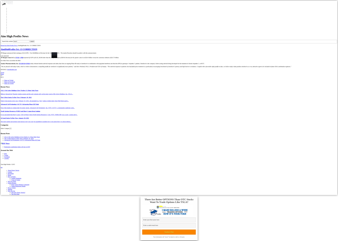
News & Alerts (12, 181)
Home (2, 45)
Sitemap (10, 189)
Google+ (6, 158)
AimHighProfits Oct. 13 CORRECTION (19, 49)
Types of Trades (15, 180)
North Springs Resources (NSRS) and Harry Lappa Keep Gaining (20, 111)
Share (2, 74)
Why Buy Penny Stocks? (18, 192)
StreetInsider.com (12, 69)
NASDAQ (22, 63)
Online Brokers (12, 183)
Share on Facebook (9, 82)
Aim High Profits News (11, 45)
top (1, 167)
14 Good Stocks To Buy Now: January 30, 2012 (15, 118)
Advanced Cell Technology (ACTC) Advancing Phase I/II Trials (20, 104)
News (8, 143)
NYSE (17, 57)
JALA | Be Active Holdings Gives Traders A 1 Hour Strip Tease (19, 90)
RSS (5, 153)
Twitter (6, 155)
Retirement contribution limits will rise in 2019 (17, 147)
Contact (10, 172)
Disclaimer (11, 173)
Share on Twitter (8, 80)
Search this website (7, 41)
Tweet (2, 72)
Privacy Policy (12, 188)
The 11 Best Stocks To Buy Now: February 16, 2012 (16, 97)
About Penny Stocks (13, 170)
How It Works (12, 176)
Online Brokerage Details (18, 186)
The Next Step (15, 194)
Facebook (7, 157)
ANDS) (28, 63)
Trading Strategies (16, 178)
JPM (21, 57)
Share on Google (9, 83)
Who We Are (11, 191)
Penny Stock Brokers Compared (20, 184)
